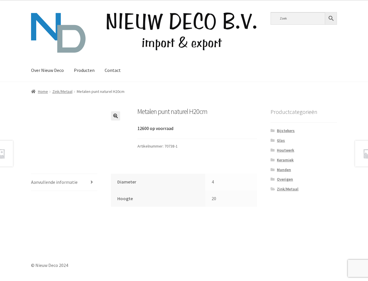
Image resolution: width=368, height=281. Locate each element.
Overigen (285, 179)
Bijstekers (286, 130)
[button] (115, 116)
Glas (281, 140)
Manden (284, 169)
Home (43, 91)
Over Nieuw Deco (47, 70)
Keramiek (285, 160)
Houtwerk (285, 150)
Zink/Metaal (62, 91)
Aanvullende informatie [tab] (54, 182)
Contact (113, 70)
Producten (84, 70)
